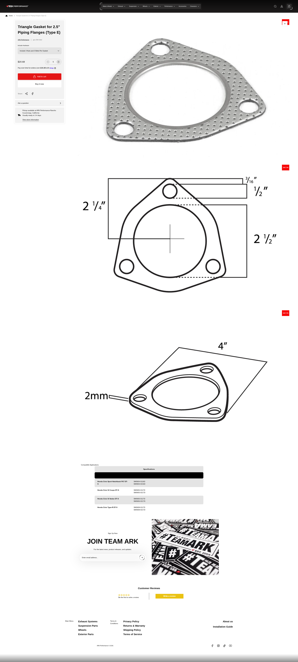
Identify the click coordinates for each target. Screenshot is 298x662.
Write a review (169, 596)
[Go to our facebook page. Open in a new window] (212, 645)
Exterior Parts (86, 634)
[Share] (26, 93)
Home (11, 16)
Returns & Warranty (134, 625)
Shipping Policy (132, 630)
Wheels (82, 630)
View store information (30, 120)
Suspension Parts (88, 625)
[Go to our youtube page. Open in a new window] (230, 645)
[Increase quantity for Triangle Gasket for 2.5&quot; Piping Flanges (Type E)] (58, 62)
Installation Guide (223, 626)
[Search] (275, 6)
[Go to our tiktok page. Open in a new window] (224, 645)
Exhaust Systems (87, 621)
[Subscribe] (142, 557)
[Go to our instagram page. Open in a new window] (218, 645)
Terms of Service (132, 634)
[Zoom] (284, 23)
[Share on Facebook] (32, 93)
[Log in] (281, 6)
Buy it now (39, 84)
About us (228, 621)
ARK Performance (23, 40)
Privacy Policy (131, 621)
